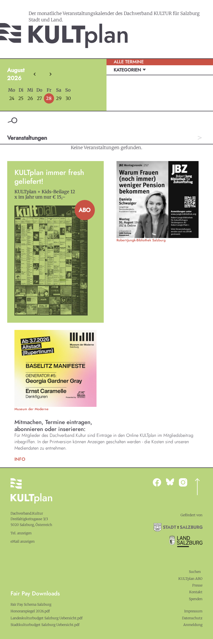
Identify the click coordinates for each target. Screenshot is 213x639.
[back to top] (197, 486)
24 (11, 98)
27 (39, 98)
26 (30, 98)
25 (21, 98)
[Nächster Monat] (50, 74)
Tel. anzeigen (21, 533)
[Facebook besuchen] (159, 482)
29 (59, 98)
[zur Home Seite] (64, 35)
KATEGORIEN (128, 70)
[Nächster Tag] (200, 138)
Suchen (195, 572)
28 (49, 98)
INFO (19, 459)
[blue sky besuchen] (185, 482)
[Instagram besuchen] (172, 481)
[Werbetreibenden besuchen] (55, 368)
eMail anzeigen (23, 541)
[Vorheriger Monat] (34, 74)
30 (68, 98)
